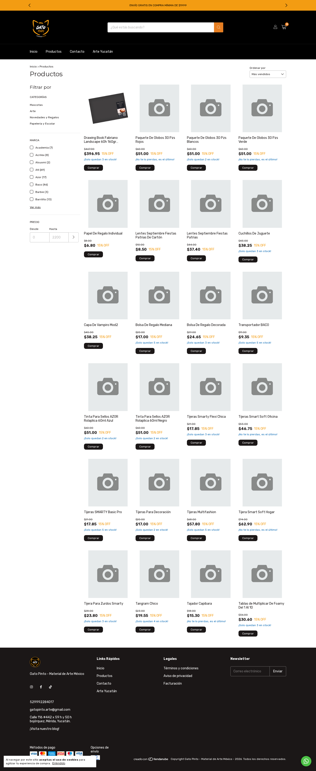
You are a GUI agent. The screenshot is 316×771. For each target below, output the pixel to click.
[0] (283, 27)
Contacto (77, 52)
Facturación (173, 684)
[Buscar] (218, 27)
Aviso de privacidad (178, 676)
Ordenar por (258, 68)
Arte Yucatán (103, 52)
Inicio (33, 52)
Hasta (53, 229)
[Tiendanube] (151, 760)
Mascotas (36, 105)
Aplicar (74, 237)
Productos (54, 52)
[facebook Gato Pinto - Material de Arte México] (41, 687)
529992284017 (42, 702)
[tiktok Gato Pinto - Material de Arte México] (50, 687)
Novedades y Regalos (44, 117)
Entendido (58, 763)
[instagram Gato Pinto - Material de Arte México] (31, 687)
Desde (34, 229)
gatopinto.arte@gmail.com (50, 710)
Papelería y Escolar (42, 123)
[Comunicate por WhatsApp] (306, 761)
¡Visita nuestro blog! (44, 729)
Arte (33, 111)
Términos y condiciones (181, 668)
